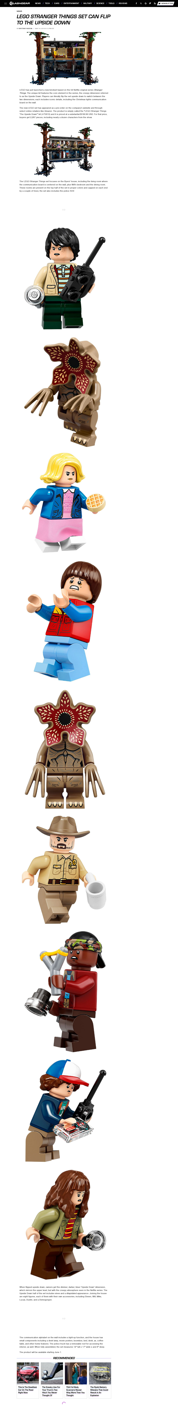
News (38, 3)
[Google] (145, 3)
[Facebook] (136, 3)
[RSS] (155, 3)
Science (100, 3)
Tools (111, 3)
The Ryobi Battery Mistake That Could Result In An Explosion (99, 1391)
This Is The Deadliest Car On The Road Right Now (27, 1390)
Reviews (123, 3)
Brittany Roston (25, 28)
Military (87, 3)
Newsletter (167, 3)
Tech (47, 3)
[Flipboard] (150, 3)
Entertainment (71, 3)
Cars (56, 3)
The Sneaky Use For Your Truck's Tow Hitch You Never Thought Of (51, 1391)
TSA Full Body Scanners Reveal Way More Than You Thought (75, 1391)
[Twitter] (141, 3)
